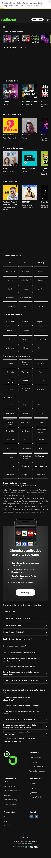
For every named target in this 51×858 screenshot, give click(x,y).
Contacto (32, 784)
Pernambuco (25, 448)
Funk (10, 289)
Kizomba (10, 280)
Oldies (10, 306)
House (25, 289)
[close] (49, 2)
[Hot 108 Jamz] (26, 39)
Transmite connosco (37, 771)
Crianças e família (10, 381)
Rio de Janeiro (10, 457)
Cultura (25, 322)
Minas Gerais (10, 440)
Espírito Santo (25, 422)
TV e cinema (25, 372)
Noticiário (10, 322)
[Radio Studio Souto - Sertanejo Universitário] (35, 39)
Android (7, 826)
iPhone (6, 817)
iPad (5, 821)
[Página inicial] (4, 27)
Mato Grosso (26, 431)
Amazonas (10, 414)
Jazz (25, 306)
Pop (10, 263)
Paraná (10, 448)
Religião (25, 330)
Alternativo (10, 298)
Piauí (41, 448)
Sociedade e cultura (25, 389)
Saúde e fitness (25, 363)
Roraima (25, 466)
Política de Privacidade (12, 791)
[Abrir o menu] (48, 19)
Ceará (40, 414)
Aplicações (33, 788)
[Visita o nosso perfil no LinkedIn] (31, 816)
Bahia (25, 414)
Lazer (25, 381)
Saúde (40, 348)
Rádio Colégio (40, 339)
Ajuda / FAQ (33, 793)
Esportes (40, 322)
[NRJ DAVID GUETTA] (16, 39)
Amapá (41, 405)
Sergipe (25, 475)
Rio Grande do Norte (25, 457)
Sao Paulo (10, 475)
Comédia (25, 339)
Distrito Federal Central (10, 422)
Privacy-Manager (10, 804)
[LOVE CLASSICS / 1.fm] (45, 39)
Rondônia (10, 466)
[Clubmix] (7, 39)
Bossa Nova (10, 271)
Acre (10, 405)
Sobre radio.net (35, 758)
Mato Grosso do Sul (41, 431)
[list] (25, 39)
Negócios (41, 389)
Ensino (10, 389)
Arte (40, 372)
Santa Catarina (41, 466)
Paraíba (41, 440)
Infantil (41, 330)
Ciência (41, 381)
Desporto (10, 372)
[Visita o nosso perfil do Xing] (37, 816)
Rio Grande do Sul (41, 457)
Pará (25, 440)
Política (10, 330)
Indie (41, 306)
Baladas (41, 280)
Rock (25, 263)
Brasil (27, 837)
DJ (10, 339)
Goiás (41, 422)
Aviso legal (8, 795)
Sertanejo (41, 263)
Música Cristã (25, 280)
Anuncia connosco (36, 767)
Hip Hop (25, 271)
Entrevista (10, 348)
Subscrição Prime (36, 797)
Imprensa (33, 762)
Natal (25, 348)
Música (41, 363)
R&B (41, 298)
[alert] (25, 4)
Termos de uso (9, 786)
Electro (41, 289)
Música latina (25, 298)
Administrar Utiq (10, 800)
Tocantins (41, 475)
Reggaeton (41, 271)
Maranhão (10, 431)
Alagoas (25, 405)
